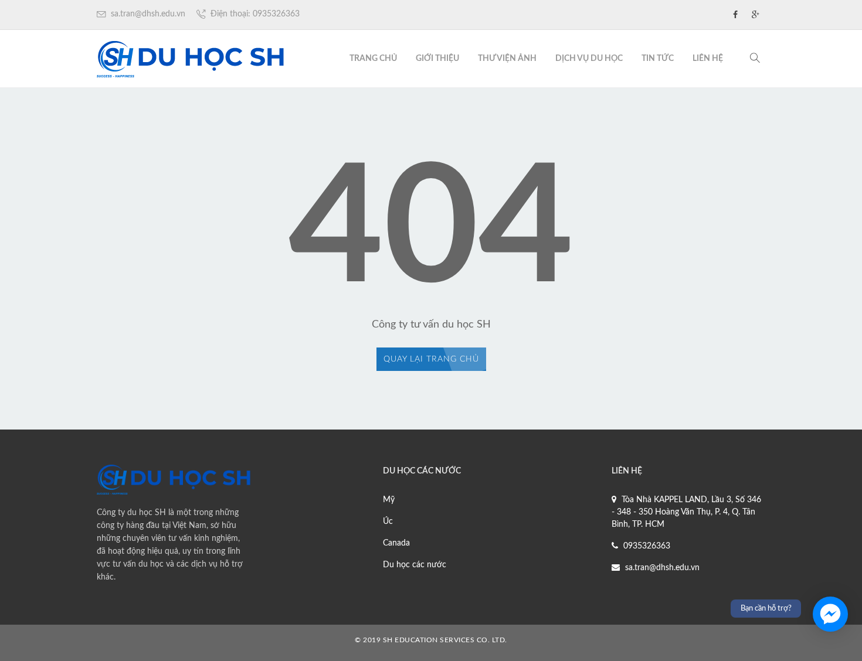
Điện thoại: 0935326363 (254, 14)
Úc (388, 521)
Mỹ (389, 500)
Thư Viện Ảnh (507, 58)
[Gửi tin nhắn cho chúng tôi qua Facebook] (830, 614)
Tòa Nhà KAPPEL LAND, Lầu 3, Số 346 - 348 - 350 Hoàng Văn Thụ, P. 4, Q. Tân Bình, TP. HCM (686, 512)
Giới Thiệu (437, 58)
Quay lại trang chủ (431, 359)
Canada (396, 543)
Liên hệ (708, 58)
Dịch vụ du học (589, 58)
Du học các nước (414, 565)
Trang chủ (373, 58)
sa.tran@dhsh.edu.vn (146, 14)
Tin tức (658, 58)
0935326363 (645, 546)
